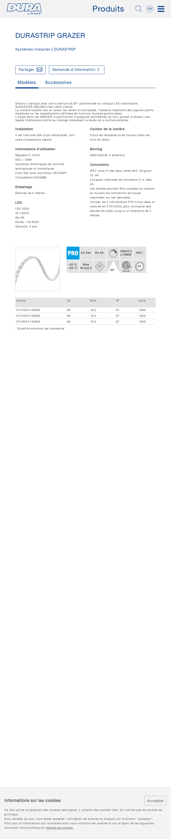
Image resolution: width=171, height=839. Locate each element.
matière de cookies (59, 827)
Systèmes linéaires (33, 49)
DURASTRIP (65, 49)
